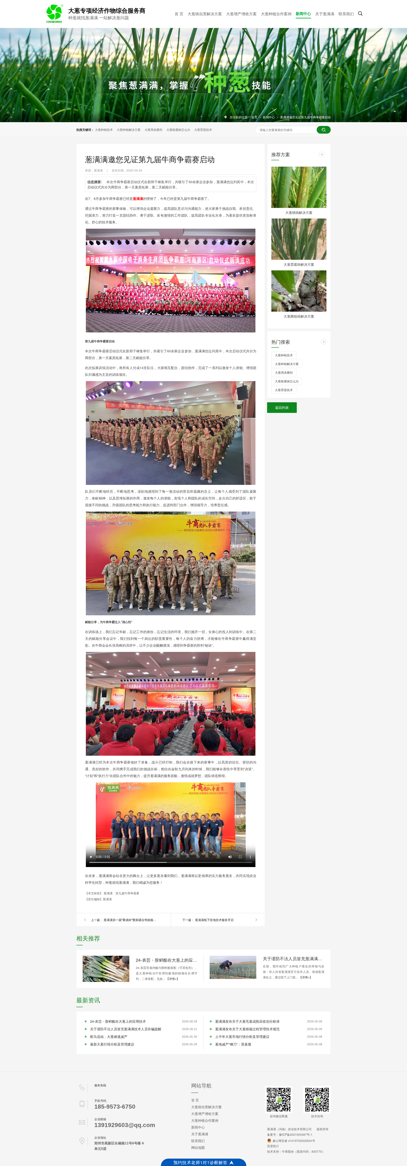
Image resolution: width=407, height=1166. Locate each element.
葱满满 (108, 893)
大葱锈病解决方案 (298, 212)
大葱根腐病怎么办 (178, 129)
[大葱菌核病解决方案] (298, 291)
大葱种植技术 (104, 129)
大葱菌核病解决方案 (299, 316)
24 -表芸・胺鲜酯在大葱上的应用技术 (166, 960)
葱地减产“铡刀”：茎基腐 (233, 1044)
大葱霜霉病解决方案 (299, 264)
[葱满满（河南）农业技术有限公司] (54, 22)
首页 (254, 117)
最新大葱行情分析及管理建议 (112, 1044)
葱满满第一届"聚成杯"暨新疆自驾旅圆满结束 (131, 920)
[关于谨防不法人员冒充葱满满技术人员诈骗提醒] (233, 967)
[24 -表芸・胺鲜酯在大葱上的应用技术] (106, 969)
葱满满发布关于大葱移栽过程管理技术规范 (247, 1028)
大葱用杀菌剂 (153, 129)
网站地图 (198, 1147)
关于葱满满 (324, 13)
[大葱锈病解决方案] (298, 187)
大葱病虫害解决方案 (205, 13)
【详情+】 (173, 979)
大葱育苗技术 (203, 129)
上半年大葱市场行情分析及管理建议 (242, 1036)
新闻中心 (303, 13)
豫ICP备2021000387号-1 (295, 1134)
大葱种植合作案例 (276, 13)
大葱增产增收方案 (241, 13)
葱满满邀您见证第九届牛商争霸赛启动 (305, 117)
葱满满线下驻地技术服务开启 (214, 920)
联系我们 (346, 13)
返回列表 (282, 407)
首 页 (179, 13)
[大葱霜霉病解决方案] (298, 239)
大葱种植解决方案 (129, 129)
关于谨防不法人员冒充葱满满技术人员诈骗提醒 (293, 958)
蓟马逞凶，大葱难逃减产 (108, 1036)
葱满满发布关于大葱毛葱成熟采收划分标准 (247, 1021)
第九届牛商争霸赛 (127, 893)
